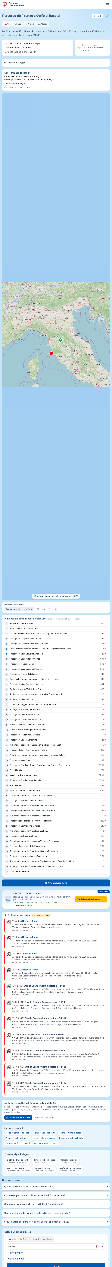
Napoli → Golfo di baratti (17, 1138)
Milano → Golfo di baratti (71, 1133)
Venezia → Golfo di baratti (18, 1143)
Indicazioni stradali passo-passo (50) (43, 618)
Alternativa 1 (50, 609)
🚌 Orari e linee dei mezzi (18, 1117)
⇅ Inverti (97, 16)
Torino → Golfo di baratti (44, 1138)
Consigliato (19, 609)
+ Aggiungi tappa (15, 1252)
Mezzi (47, 1239)
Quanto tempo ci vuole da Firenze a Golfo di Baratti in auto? (56, 1195)
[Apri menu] (107, 4)
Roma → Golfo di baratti (44, 1133)
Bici (23, 1239)
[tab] (8, 24)
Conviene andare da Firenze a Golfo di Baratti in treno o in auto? (56, 1213)
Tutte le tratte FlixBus (44, 1117)
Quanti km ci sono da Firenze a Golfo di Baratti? (56, 1186)
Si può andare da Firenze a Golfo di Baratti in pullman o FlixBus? (56, 1221)
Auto (12, 1239)
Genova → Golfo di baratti (46, 1143)
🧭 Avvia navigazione (56, 883)
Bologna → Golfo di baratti (71, 1138)
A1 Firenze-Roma (29, 921)
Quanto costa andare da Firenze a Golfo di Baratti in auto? (56, 1204)
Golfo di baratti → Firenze (17, 1133)
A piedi (34, 1239)
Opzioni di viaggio (16, 62)
